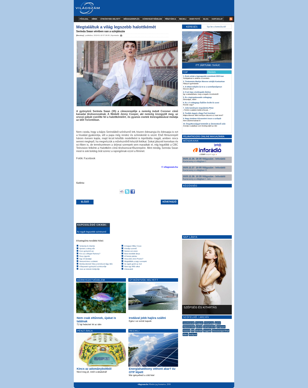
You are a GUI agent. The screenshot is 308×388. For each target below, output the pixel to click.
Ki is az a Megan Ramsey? (89, 254)
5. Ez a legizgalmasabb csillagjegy (197, 97)
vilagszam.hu (143, 384)
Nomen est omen (131, 251)
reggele (207, 330)
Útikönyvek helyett (110, 19)
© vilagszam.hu (169, 167)
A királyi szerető (130, 248)
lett (192, 330)
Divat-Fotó (194, 19)
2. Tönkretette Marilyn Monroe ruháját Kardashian (204, 81)
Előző (85, 201)
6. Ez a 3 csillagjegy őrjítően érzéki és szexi (201, 103)
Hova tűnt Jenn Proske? (133, 259)
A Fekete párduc (130, 256)
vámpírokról (209, 326)
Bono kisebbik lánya (132, 254)
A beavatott (128, 269)
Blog (206, 19)
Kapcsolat (217, 19)
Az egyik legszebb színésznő (91, 231)
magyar (199, 323)
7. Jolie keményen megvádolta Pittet (198, 108)
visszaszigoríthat (220, 330)
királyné (193, 334)
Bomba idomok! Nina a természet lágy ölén (96, 264)
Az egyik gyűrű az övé (133, 264)
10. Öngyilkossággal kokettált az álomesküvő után (204, 124)
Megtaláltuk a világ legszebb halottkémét (116, 27)
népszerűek (189, 326)
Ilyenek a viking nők (87, 248)
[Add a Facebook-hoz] (132, 193)
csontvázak (188, 323)
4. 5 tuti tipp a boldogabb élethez (197, 92)
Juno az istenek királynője (89, 269)
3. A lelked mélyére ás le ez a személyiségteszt (202, 87)
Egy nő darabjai (85, 259)
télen (185, 334)
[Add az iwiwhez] (121, 193)
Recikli (182, 19)
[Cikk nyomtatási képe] (121, 35)
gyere (218, 323)
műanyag (209, 323)
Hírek (94, 19)
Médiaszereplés (131, 19)
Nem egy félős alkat (132, 266)
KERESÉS (191, 26)
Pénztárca (170, 19)
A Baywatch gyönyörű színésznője (92, 266)
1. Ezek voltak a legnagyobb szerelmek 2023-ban (203, 76)
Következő (169, 201)
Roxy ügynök (84, 256)
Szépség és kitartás (87, 246)
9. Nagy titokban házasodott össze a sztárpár (202, 118)
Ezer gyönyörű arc (86, 251)
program (221, 326)
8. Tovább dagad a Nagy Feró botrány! (199, 113)
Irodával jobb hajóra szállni (147, 318)
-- (183, 338)
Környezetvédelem (152, 19)
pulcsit (199, 326)
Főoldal (84, 19)
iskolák (198, 330)
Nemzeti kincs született (88, 261)
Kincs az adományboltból (94, 368)
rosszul (186, 330)
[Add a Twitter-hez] (127, 193)
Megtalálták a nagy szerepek (135, 261)
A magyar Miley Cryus (132, 246)
